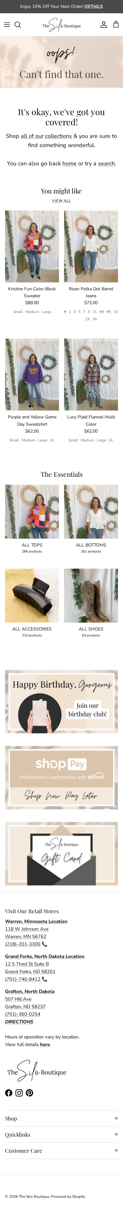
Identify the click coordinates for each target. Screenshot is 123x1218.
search (106, 163)
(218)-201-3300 (22, 944)
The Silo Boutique (34, 1196)
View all (61, 200)
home (69, 163)
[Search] (21, 25)
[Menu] (7, 25)
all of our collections (46, 136)
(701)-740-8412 (23, 979)
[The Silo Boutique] (61, 24)
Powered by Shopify (68, 1196)
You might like (61, 191)
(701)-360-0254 (22, 1014)
